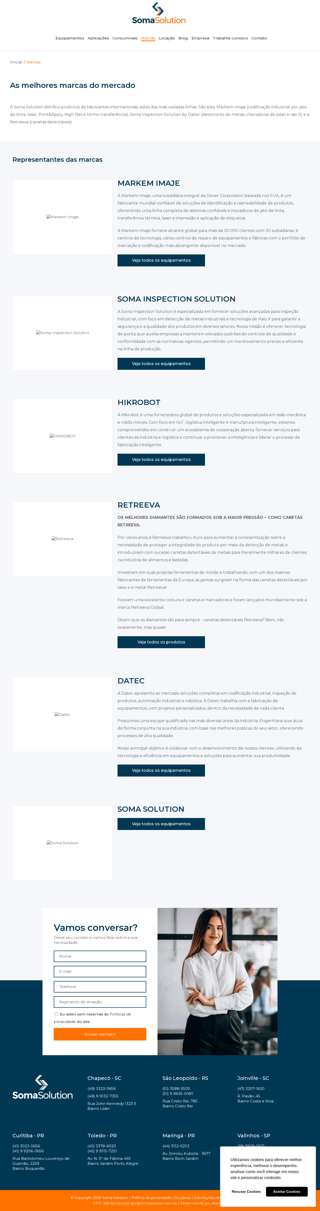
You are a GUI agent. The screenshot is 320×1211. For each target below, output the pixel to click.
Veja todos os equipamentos (161, 260)
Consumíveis (125, 38)
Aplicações (98, 38)
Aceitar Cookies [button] (286, 1192)
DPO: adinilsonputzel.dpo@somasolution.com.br (135, 1203)
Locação (167, 38)
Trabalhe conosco (230, 38)
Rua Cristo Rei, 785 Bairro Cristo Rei (180, 1103)
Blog (183, 38)
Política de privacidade (151, 1198)
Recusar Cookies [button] (246, 1192)
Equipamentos (70, 38)
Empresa (200, 38)
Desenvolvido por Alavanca (203, 1203)
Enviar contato (100, 1034)
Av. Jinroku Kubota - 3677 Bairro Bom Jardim (186, 1156)
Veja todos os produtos (161, 642)
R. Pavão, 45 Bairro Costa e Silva (256, 1098)
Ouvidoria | (184, 1198)
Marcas (148, 38)
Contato (259, 38)
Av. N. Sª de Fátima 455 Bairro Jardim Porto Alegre (113, 1161)
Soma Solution (159, 12)
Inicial (16, 62)
